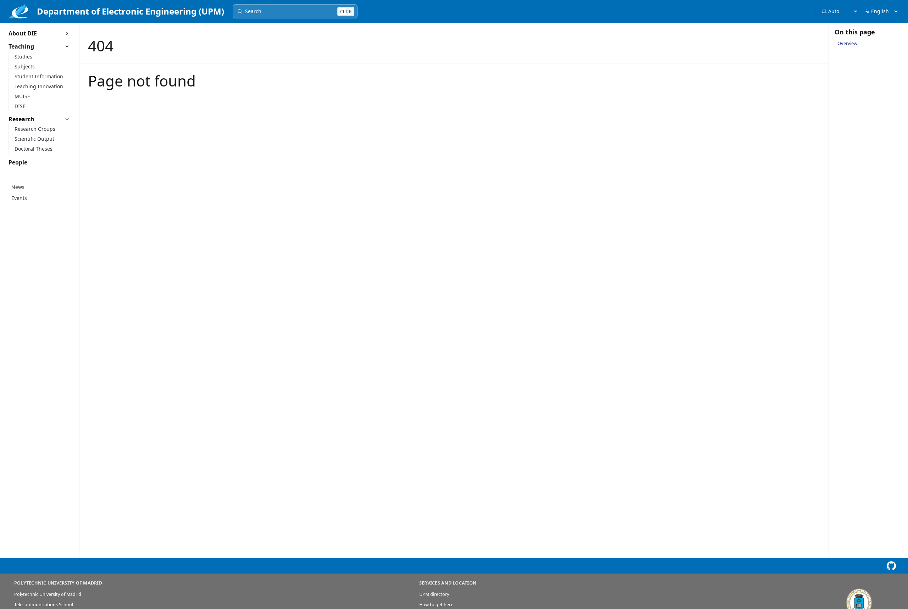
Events (19, 198)
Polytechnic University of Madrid (47, 594)
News (17, 187)
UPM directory (434, 594)
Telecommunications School (43, 605)
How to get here (436, 605)
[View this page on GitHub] (891, 565)
